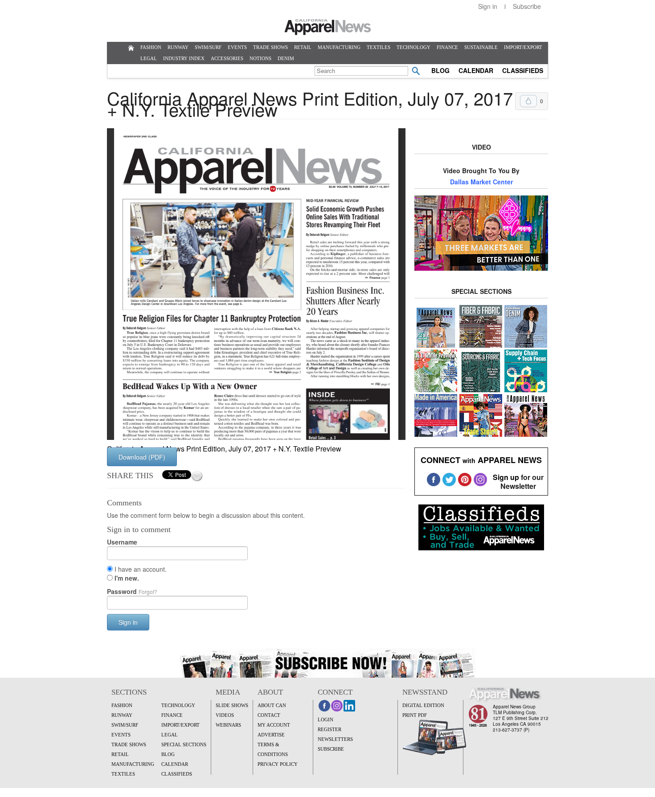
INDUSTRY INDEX (184, 58)
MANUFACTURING (339, 47)
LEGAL (148, 58)
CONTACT (269, 715)
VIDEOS (225, 715)
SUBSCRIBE (331, 749)
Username (122, 541)
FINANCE (447, 47)
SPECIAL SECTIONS (183, 744)
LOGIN (325, 719)
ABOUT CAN (272, 705)
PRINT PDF (414, 715)
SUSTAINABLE (481, 47)
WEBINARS (228, 725)
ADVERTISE (271, 734)
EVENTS (237, 47)
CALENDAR (475, 70)
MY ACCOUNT (274, 725)
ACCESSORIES (227, 58)
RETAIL (302, 47)
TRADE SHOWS (270, 47)
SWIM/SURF (208, 47)
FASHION (150, 47)
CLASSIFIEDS (522, 70)
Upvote (528, 101)
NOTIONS (260, 58)
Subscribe (527, 6)
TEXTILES (378, 47)
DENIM (286, 58)
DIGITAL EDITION (423, 705)
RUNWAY (178, 47)
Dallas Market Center (481, 181)
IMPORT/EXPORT (523, 47)
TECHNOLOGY (413, 47)
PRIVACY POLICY (278, 764)
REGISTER (329, 729)
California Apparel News (327, 27)
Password (132, 591)
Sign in (487, 6)
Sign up (506, 477)
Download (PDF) (142, 456)
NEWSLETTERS (335, 739)
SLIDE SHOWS (232, 705)
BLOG (440, 70)
